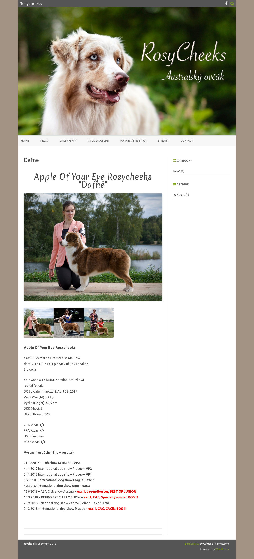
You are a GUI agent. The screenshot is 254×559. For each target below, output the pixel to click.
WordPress (222, 549)
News (44, 140)
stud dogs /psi (98, 140)
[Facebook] (226, 3)
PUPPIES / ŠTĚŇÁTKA (133, 140)
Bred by (163, 140)
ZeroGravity (192, 543)
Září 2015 (179, 194)
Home (25, 140)
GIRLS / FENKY (68, 140)
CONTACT (187, 140)
